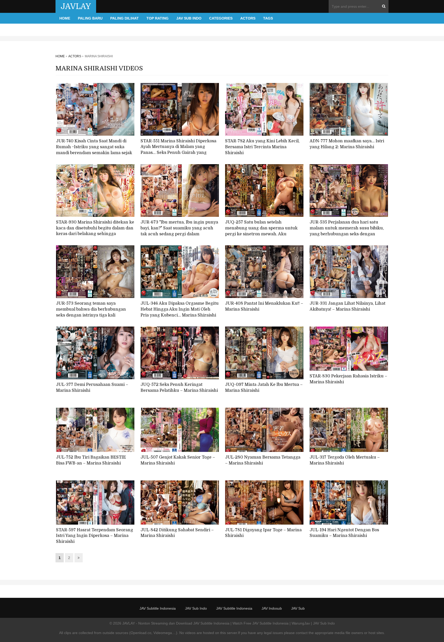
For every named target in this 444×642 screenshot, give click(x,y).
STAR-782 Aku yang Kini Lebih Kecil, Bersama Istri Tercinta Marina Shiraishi (262, 147)
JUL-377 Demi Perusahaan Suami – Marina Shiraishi (92, 387)
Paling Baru (90, 18)
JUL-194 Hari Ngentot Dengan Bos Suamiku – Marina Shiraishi (344, 533)
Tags (268, 18)
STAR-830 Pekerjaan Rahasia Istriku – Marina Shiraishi (348, 379)
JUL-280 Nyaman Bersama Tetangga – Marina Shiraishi (262, 460)
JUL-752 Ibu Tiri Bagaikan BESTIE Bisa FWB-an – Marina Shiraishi (91, 460)
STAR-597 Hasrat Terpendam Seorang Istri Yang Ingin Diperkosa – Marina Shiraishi (94, 536)
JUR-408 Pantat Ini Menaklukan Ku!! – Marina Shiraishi (264, 306)
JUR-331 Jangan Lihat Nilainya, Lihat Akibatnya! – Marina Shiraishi (347, 306)
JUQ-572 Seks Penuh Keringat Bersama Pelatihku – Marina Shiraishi (179, 387)
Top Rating (157, 18)
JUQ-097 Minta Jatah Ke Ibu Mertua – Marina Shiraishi (264, 387)
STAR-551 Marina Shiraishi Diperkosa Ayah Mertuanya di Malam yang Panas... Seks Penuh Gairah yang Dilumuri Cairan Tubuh (178, 150)
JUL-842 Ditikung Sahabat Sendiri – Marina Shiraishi (177, 533)
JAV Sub (298, 608)
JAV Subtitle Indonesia (158, 608)
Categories (221, 18)
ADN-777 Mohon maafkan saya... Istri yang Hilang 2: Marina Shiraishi (347, 144)
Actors (247, 18)
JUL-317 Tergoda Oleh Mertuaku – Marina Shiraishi (345, 460)
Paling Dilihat (124, 18)
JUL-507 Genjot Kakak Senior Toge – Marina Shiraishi (178, 460)
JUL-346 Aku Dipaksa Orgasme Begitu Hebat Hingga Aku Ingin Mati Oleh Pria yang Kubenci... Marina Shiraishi (180, 309)
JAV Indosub (272, 608)
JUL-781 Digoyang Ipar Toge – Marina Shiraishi (263, 533)
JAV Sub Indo (188, 18)
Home (64, 18)
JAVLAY (76, 6)
